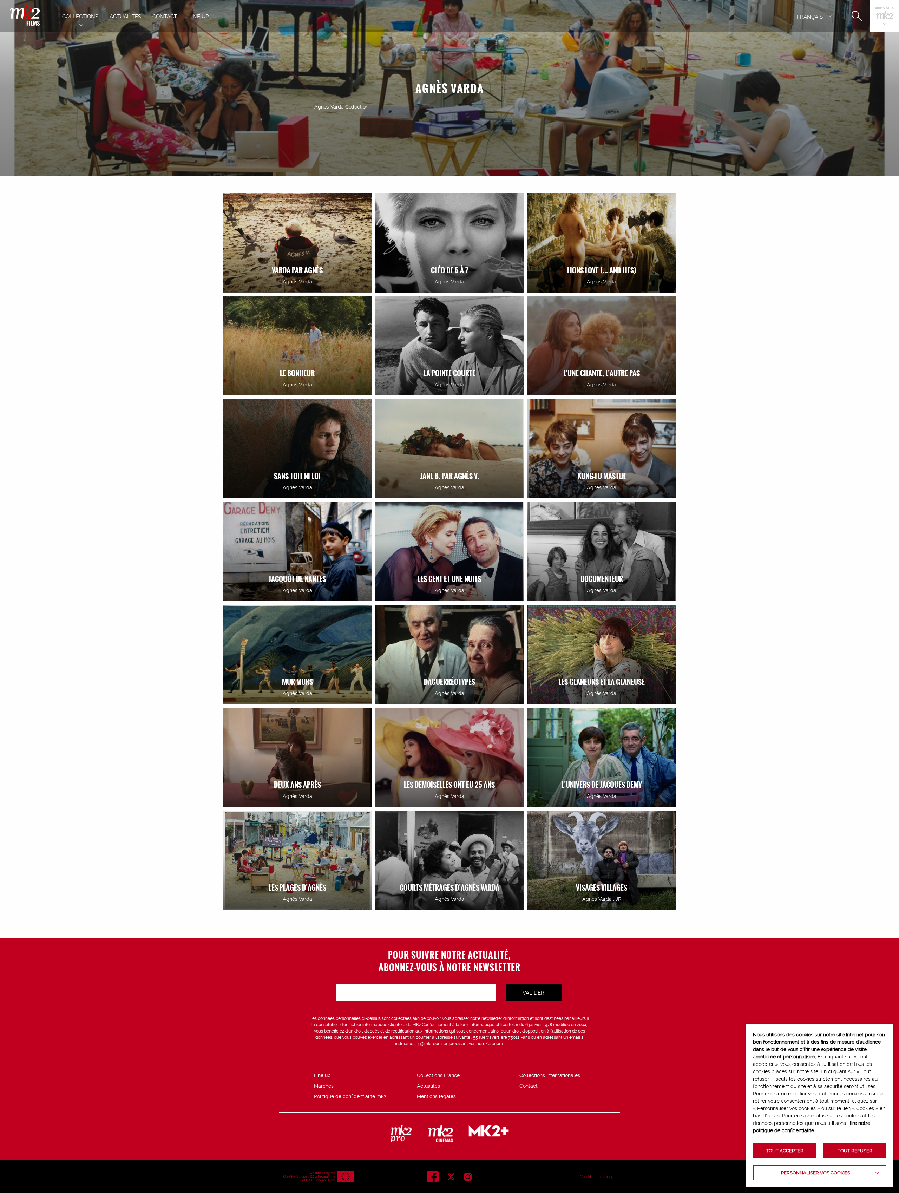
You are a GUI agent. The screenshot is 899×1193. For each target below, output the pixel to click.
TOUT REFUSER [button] (855, 1150)
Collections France (438, 1075)
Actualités (428, 1086)
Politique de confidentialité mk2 (350, 1096)
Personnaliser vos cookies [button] (815, 1172)
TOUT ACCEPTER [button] (784, 1150)
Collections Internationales (549, 1075)
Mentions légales (436, 1096)
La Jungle (605, 1176)
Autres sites (884, 9)
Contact (528, 1086)
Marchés (324, 1086)
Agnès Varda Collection (341, 107)
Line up (322, 1075)
